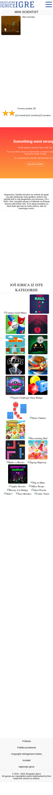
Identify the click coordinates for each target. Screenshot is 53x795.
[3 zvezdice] (21, 115)
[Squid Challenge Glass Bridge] (26, 397)
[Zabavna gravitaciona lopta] (15, 353)
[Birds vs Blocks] (15, 462)
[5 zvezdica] (45, 115)
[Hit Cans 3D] (15, 333)
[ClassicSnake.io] (15, 458)
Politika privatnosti (26, 747)
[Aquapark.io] (37, 373)
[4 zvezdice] (33, 115)
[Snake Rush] (16, 418)
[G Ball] (15, 373)
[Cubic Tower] (41, 493)
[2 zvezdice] (12, 113)
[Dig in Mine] (38, 482)
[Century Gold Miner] (15, 312)
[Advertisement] (26, 65)
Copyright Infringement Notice (26, 754)
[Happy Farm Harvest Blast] (15, 438)
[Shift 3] (8, 493)
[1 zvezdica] (5, 113)
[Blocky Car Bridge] (17, 490)
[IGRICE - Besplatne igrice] (17, 8)
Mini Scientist (26, 12)
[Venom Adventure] (37, 353)
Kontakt (26, 760)
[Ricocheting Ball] (37, 438)
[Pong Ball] (39, 312)
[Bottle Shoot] (37, 458)
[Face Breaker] (23, 493)
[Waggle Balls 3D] (37, 394)
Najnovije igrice (26, 766)
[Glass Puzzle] (38, 490)
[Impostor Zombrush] (17, 482)
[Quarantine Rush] (15, 394)
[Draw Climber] (38, 418)
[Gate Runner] (37, 333)
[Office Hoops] (36, 486)
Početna (26, 741)
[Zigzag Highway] (37, 462)
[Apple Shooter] (17, 486)
